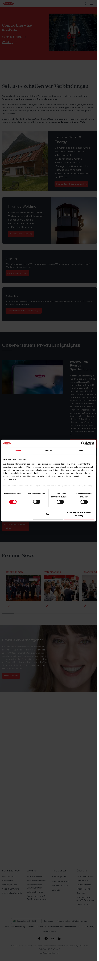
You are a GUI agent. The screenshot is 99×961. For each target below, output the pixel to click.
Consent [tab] (17, 451)
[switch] (36, 502)
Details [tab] (48, 451)
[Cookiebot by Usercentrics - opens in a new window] (83, 443)
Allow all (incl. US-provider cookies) (79, 514)
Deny (48, 514)
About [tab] (80, 451)
